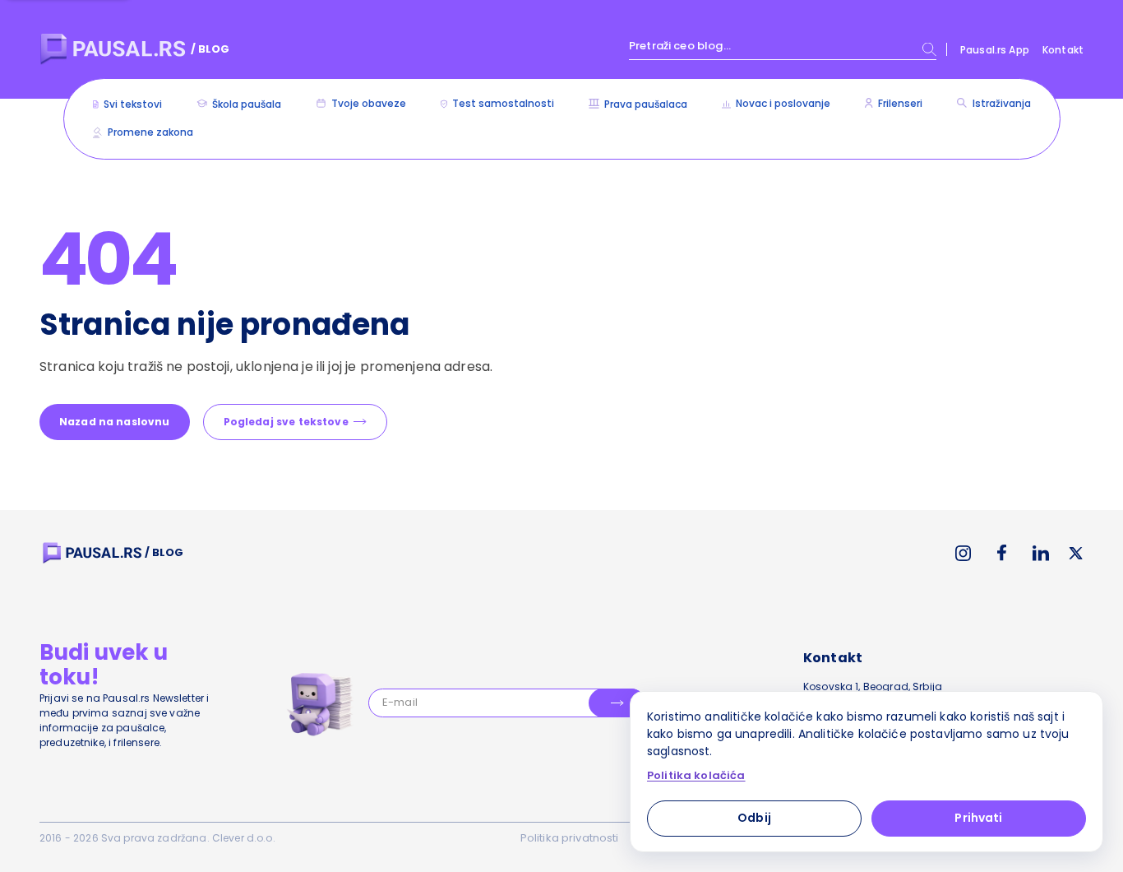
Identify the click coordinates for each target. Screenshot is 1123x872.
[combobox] (782, 49)
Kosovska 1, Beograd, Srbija (872, 686)
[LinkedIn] (1041, 553)
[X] (1076, 553)
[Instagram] (963, 553)
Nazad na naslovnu (114, 422)
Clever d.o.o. (243, 838)
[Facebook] (1001, 553)
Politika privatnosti (569, 838)
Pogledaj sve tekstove (286, 422)
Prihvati (978, 817)
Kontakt (1063, 50)
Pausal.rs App (994, 50)
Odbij (754, 817)
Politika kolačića (696, 775)
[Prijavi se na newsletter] (617, 703)
